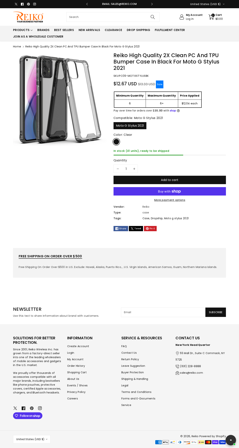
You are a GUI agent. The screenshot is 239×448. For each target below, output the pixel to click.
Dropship (157, 218)
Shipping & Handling (134, 379)
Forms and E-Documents (138, 398)
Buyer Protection (132, 372)
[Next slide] (152, 4)
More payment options (169, 200)
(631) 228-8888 (190, 366)
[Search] (152, 17)
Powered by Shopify (212, 436)
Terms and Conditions (136, 392)
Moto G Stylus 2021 (130, 125)
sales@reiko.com (191, 373)
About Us (73, 379)
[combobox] (112, 17)
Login (70, 353)
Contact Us (129, 353)
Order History (76, 366)
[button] (216, 17)
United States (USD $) (30, 439)
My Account (75, 359)
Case (145, 218)
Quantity (120, 160)
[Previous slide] (87, 4)
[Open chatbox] (231, 440)
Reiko (195, 436)
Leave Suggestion (133, 366)
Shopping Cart (77, 372)
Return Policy (130, 359)
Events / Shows (77, 385)
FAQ (124, 346)
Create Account (78, 346)
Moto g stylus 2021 (176, 218)
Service (126, 405)
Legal (124, 385)
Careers (72, 398)
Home (17, 46)
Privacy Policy (76, 392)
